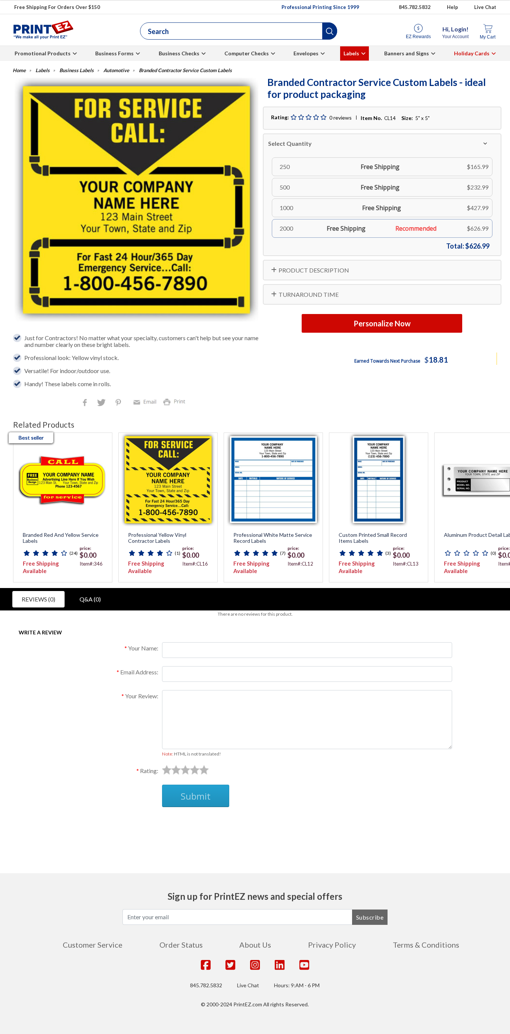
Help (452, 7)
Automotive (116, 70)
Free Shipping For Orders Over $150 (57, 7)
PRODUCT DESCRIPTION (314, 270)
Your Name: (143, 648)
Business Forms (114, 53)
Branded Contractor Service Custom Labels (185, 70)
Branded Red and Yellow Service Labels (61, 538)
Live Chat (485, 7)
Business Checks (179, 53)
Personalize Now (382, 323)
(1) (177, 553)
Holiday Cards (471, 53)
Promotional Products (43, 53)
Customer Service (92, 944)
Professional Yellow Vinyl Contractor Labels (157, 538)
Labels (351, 53)
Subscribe (370, 917)
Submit (196, 796)
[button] (329, 31)
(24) (73, 553)
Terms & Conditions (426, 944)
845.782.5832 (415, 7)
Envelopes (305, 53)
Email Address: (139, 672)
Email (146, 401)
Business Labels (76, 70)
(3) (388, 553)
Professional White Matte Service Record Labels (272, 538)
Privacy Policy (332, 944)
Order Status (181, 944)
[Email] (146, 401)
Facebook (86, 403)
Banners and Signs (406, 53)
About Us (255, 944)
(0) (493, 553)
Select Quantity (290, 143)
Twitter (102, 403)
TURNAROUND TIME (309, 294)
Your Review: (141, 695)
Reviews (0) (38, 599)
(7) (283, 553)
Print (176, 401)
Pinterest (119, 403)
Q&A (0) (90, 599)
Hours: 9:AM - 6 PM (297, 985)
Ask (148, 824)
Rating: (149, 770)
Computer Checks (246, 53)
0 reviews (340, 117)
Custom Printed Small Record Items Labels (373, 538)
